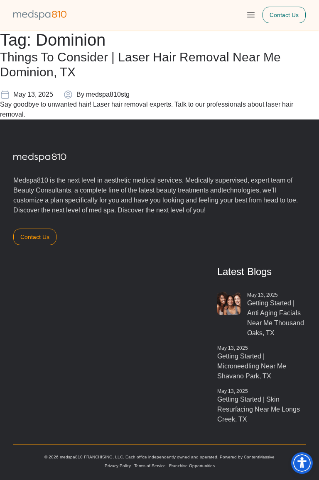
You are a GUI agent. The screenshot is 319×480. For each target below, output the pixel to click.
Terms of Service (150, 465)
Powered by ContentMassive (247, 457)
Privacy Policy (118, 465)
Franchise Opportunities (192, 465)
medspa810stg (108, 94)
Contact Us (284, 15)
